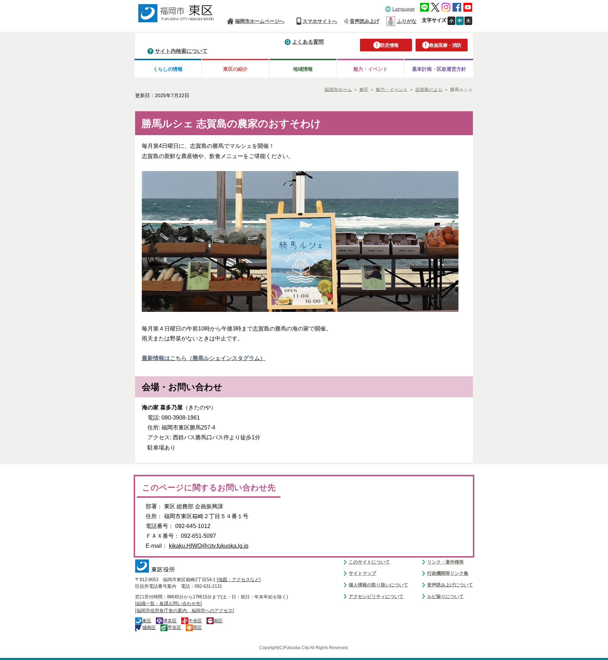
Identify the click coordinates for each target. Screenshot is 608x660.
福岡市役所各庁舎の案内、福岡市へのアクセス (185, 610)
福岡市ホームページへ (259, 21)
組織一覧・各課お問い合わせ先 (169, 603)
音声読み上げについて (450, 584)
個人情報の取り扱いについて (378, 584)
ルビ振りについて (445, 596)
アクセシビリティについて (376, 596)
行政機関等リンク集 (447, 573)
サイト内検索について (181, 51)
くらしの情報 (168, 69)
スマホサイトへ (320, 21)
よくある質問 (308, 42)
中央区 (195, 620)
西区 (197, 627)
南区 (218, 620)
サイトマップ (362, 573)
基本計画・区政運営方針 (439, 69)
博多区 (170, 620)
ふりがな (407, 21)
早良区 (174, 627)
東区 (146, 620)
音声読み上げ (364, 21)
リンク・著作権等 (445, 562)
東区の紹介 (235, 69)
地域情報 (303, 69)
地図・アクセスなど (238, 579)
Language (403, 9)
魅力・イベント (370, 69)
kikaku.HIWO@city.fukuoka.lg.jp (208, 546)
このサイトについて (369, 562)
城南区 (149, 627)
